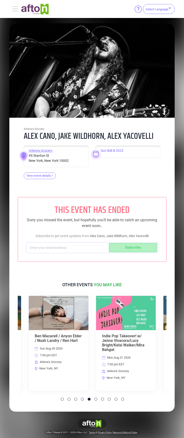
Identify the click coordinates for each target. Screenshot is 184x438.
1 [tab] (62, 399)
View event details (38, 175)
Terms (92, 432)
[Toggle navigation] (15, 9)
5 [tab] (89, 399)
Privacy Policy (105, 432)
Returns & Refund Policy (125, 432)
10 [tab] (122, 399)
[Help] (138, 9)
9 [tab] (116, 399)
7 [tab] (102, 399)
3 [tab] (75, 399)
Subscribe (133, 247)
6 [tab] (95, 399)
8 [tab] (109, 399)
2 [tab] (69, 399)
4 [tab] (82, 399)
